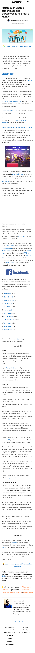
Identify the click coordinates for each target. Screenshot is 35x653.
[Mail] (18, 613)
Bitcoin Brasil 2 (10, 263)
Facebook (25, 590)
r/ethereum (5, 181)
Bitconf (4, 547)
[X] (20, 613)
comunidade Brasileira (10, 111)
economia (5, 101)
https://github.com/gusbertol (19, 603)
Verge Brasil (7, 323)
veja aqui (30, 80)
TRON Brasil (7, 313)
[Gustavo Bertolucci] (9, 20)
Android (4, 440)
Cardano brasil (8, 316)
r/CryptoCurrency (18, 174)
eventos (14, 543)
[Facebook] (13, 613)
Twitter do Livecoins (12, 368)
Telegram (5, 590)
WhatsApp (25, 587)
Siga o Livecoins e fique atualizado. (19, 46)
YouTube (18, 592)
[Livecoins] (16, 1)
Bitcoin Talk (8, 73)
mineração (12, 101)
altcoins (18, 101)
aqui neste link (12, 478)
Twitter (4, 592)
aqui (19, 236)
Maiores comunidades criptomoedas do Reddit (17, 127)
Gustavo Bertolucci (15, 20)
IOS (9, 440)
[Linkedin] (15, 613)
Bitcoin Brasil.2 (8, 297)
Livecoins (20, 339)
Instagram (11, 592)
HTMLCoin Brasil (8, 320)
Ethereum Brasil (8, 300)
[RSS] (19, 621)
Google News (28, 592)
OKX (3, 576)
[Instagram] (16, 621)
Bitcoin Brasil (10, 246)
